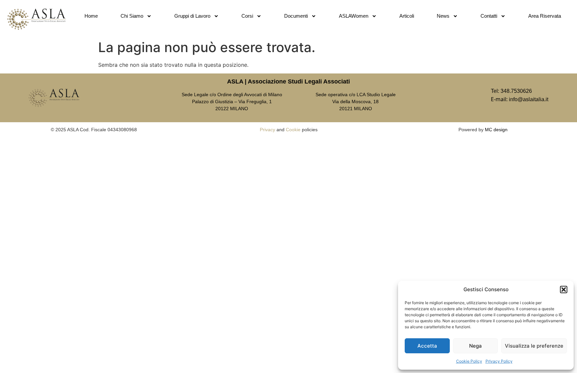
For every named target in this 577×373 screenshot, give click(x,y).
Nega (475, 346)
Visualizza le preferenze (534, 346)
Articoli (406, 16)
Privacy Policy (499, 361)
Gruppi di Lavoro (192, 16)
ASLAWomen (353, 16)
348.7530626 (516, 91)
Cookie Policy (469, 361)
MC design (496, 129)
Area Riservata (544, 16)
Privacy (267, 129)
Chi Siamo (132, 16)
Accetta (427, 346)
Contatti (488, 16)
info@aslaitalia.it (528, 99)
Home (91, 16)
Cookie (293, 129)
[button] (563, 289)
